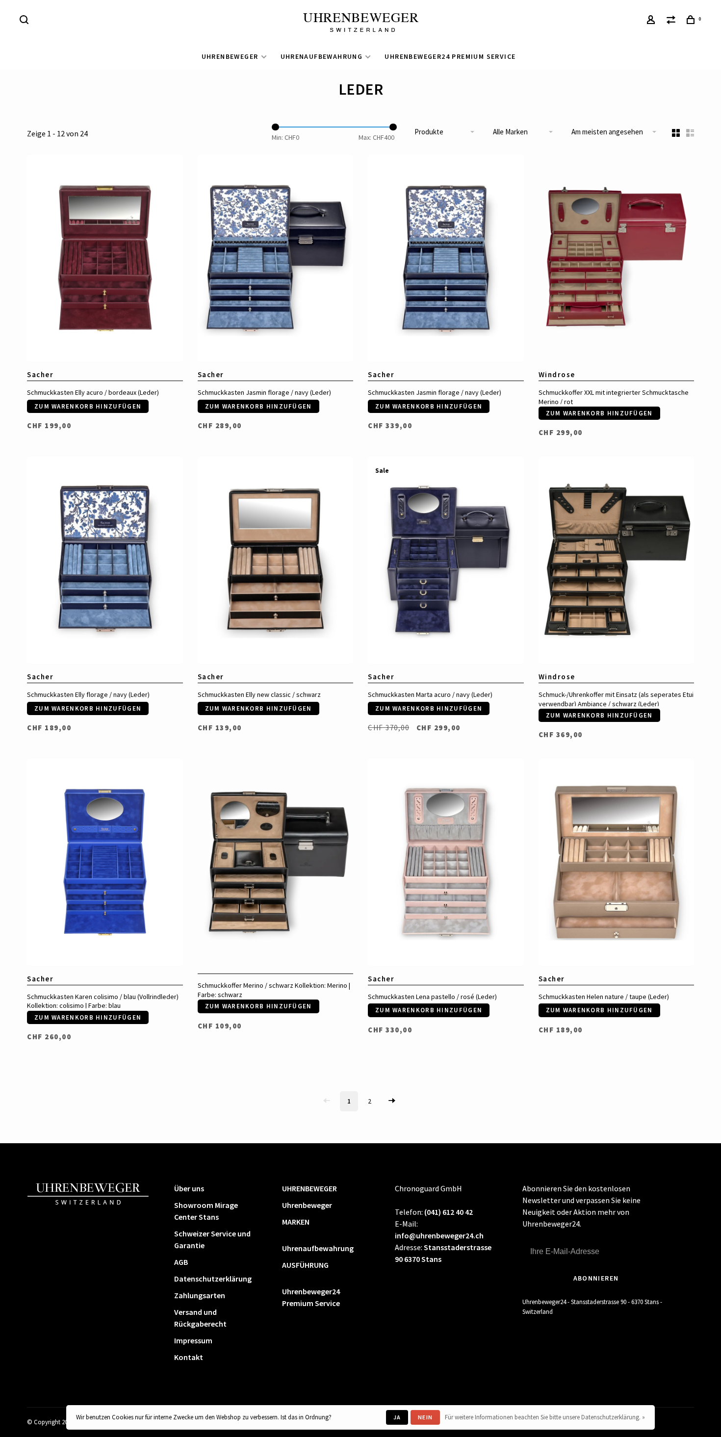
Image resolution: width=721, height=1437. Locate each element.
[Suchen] (25, 21)
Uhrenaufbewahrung (322, 56)
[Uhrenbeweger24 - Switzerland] (88, 1192)
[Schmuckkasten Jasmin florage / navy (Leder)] (276, 260)
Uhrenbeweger (307, 1205)
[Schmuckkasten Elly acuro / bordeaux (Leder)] (105, 260)
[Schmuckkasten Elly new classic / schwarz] (276, 562)
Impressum (193, 1340)
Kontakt (188, 1357)
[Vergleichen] (672, 21)
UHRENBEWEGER (230, 56)
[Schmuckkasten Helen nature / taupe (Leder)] (617, 864)
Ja (397, 1417)
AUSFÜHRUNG (305, 1265)
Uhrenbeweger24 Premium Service (450, 56)
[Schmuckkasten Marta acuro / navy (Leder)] (446, 562)
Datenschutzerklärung (213, 1278)
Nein (425, 1417)
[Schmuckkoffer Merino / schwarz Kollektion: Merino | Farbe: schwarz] (276, 864)
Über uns (189, 1188)
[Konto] (652, 21)
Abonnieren (596, 1278)
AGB (181, 1262)
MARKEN (295, 1222)
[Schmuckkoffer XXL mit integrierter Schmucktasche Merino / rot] (617, 260)
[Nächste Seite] (392, 1101)
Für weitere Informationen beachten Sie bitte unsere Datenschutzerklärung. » (545, 1417)
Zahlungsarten (199, 1295)
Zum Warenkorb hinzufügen (87, 406)
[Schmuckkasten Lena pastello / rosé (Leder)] (446, 864)
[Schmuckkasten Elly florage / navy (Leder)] (105, 562)
